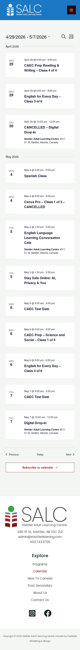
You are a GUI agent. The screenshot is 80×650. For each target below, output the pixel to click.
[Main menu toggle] (71, 10)
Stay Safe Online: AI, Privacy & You (40, 280)
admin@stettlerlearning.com (40, 537)
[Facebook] (47, 613)
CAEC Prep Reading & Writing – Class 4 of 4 (41, 68)
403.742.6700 (40, 542)
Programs (40, 564)
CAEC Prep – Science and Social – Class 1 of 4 (44, 337)
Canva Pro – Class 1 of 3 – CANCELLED (44, 204)
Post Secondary (40, 585)
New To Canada (40, 578)
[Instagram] (32, 613)
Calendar (40, 571)
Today (40, 454)
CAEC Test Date (36, 308)
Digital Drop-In (35, 422)
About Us (40, 593)
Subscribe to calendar (37, 467)
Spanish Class (35, 175)
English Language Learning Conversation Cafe (42, 237)
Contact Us (40, 600)
